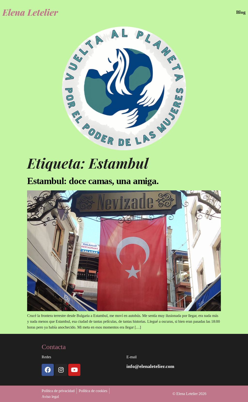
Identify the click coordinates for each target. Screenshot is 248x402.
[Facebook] (48, 370)
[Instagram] (61, 370)
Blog (241, 12)
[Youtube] (74, 370)
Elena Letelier (30, 12)
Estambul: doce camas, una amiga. (93, 181)
